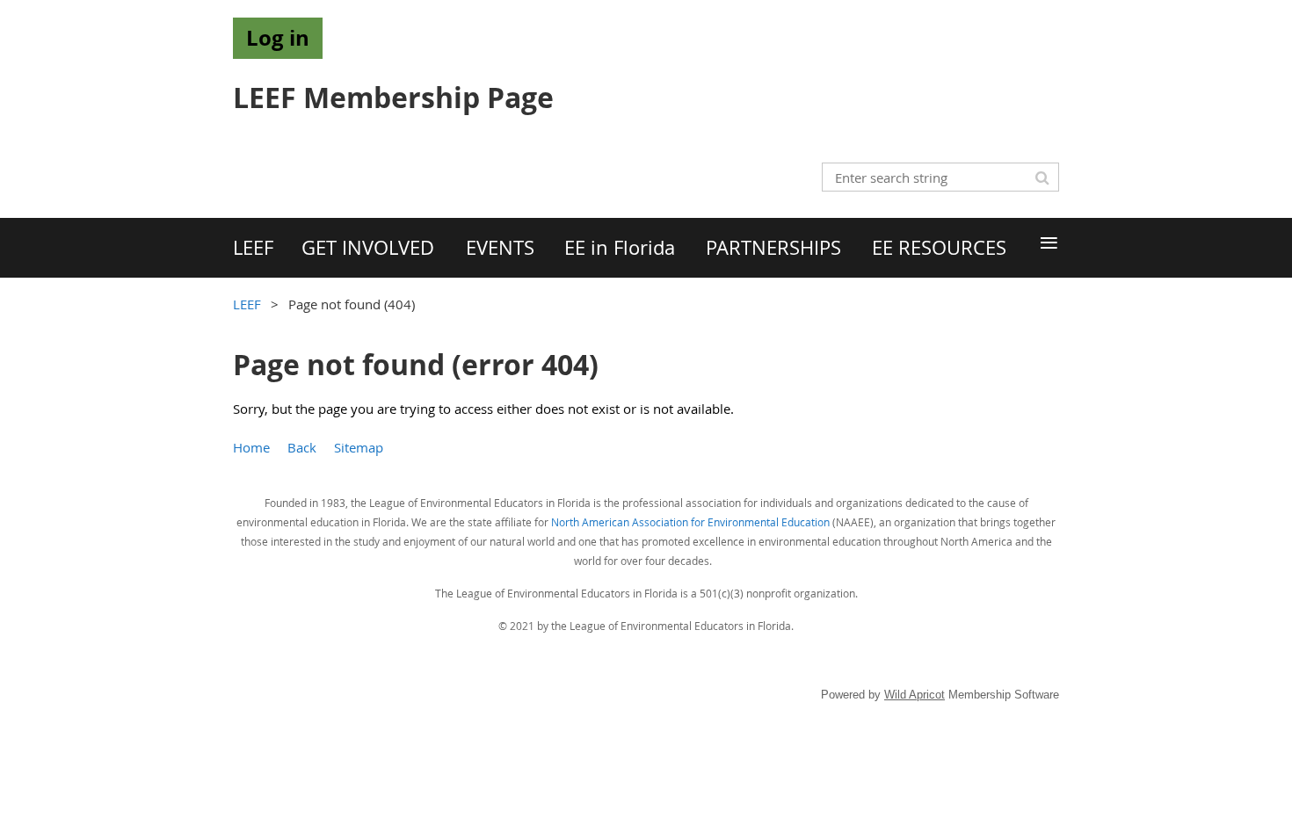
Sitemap (358, 447)
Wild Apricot (914, 694)
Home (251, 447)
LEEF (247, 304)
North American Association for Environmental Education (690, 522)
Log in (277, 38)
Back (301, 447)
